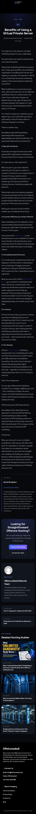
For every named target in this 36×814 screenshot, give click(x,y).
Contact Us (6, 798)
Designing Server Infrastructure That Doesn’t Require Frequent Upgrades (15, 730)
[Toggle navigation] (3, 2)
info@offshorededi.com (15, 772)
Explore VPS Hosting (18, 547)
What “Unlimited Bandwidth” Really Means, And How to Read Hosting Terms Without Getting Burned (17, 668)
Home (15, 19)
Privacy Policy (7, 794)
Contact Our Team (18, 553)
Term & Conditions (9, 791)
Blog (20, 19)
